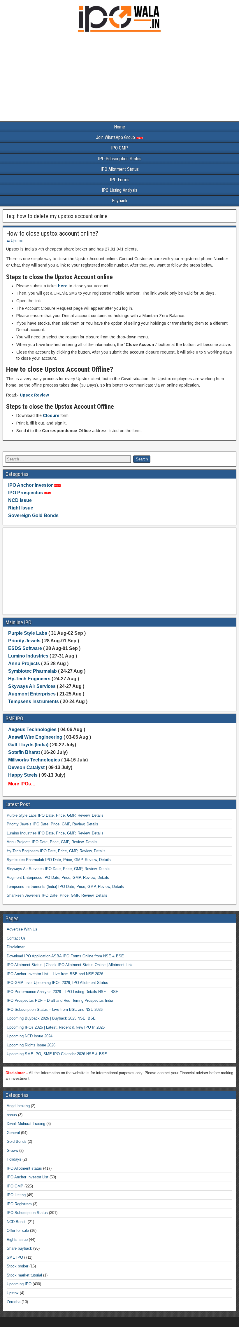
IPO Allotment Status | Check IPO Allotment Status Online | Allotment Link (70, 965)
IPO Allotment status (24, 1168)
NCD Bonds (17, 1222)
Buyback (119, 201)
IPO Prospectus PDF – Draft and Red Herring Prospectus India (60, 1000)
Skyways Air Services (32, 686)
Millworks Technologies (34, 759)
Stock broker (17, 1266)
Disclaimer (15, 947)
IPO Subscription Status (119, 158)
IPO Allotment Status (120, 169)
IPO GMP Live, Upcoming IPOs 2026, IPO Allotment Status (57, 982)
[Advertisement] (119, 78)
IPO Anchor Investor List (27, 1177)
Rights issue (17, 1239)
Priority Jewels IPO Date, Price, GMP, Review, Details (52, 824)
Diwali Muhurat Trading (26, 1123)
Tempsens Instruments (33, 701)
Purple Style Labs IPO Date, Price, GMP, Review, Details (55, 815)
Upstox (17, 241)
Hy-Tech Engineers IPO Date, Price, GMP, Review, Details (56, 851)
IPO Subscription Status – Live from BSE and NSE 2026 (55, 1009)
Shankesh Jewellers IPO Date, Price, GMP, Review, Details (57, 895)
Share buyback (19, 1248)
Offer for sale (18, 1230)
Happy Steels (23, 775)
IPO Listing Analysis (119, 190)
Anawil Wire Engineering (35, 737)
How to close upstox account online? (52, 233)
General (13, 1133)
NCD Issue (20, 500)
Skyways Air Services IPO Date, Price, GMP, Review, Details (58, 869)
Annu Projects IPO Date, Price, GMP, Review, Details (52, 842)
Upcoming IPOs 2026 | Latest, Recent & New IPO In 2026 (56, 1027)
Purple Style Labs (27, 633)
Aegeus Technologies (32, 729)
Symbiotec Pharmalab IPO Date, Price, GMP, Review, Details (59, 860)
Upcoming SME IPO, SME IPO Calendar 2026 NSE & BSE (57, 1054)
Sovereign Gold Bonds (33, 515)
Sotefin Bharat (24, 752)
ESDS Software (25, 648)
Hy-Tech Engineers (30, 678)
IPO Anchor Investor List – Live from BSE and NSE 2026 (55, 974)
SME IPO (15, 1257)
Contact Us (16, 938)
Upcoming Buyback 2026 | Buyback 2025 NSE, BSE (51, 1018)
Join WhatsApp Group (116, 137)
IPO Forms (119, 179)
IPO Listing (16, 1195)
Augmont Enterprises (32, 693)
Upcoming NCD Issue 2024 (29, 1036)
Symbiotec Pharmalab (32, 671)
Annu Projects (24, 663)
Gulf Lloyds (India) (29, 744)
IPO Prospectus (25, 492)
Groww (12, 1150)
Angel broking (18, 1106)
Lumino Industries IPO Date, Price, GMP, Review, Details (55, 833)
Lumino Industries (28, 655)
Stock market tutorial (24, 1275)
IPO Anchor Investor (30, 485)
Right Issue (20, 507)
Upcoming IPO (19, 1284)
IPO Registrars (19, 1204)
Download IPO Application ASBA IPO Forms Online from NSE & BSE (65, 956)
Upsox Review (34, 395)
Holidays (14, 1159)
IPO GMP (119, 148)
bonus (12, 1115)
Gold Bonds (17, 1141)
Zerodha (13, 1302)
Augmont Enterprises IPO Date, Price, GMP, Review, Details (58, 877)
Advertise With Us (22, 929)
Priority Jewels (24, 640)
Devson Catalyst (26, 767)
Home (119, 127)
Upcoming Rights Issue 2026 (31, 1045)
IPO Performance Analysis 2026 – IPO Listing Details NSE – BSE (62, 991)
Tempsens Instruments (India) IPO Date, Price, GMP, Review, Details (65, 886)
